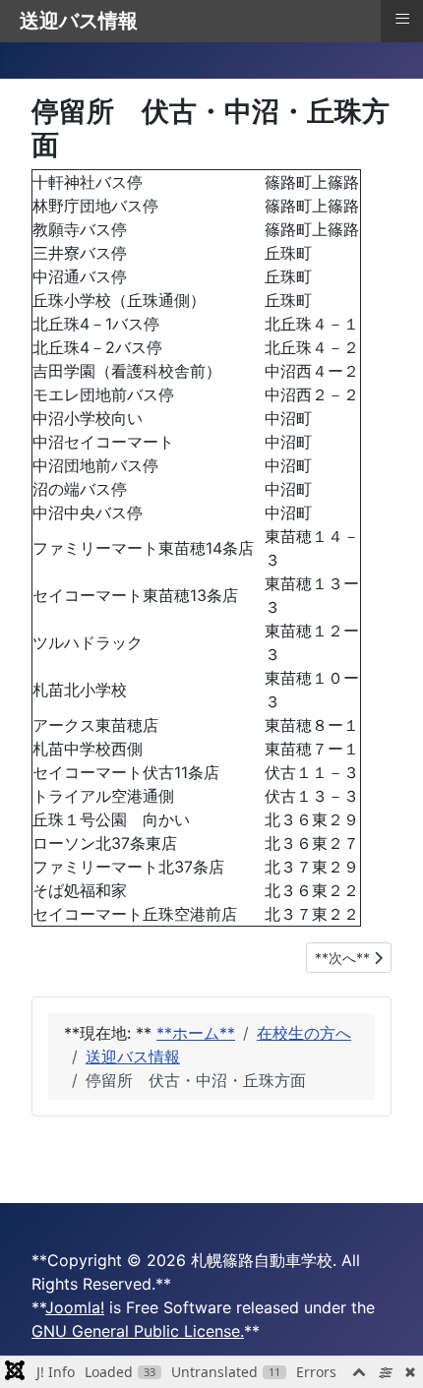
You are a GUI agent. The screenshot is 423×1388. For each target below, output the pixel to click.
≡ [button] (402, 18)
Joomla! (74, 1307)
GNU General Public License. (137, 1331)
